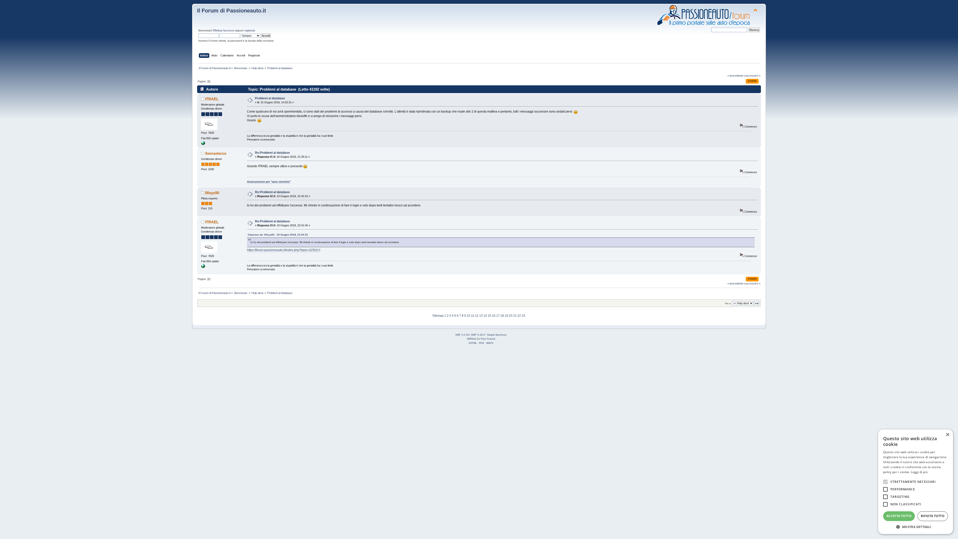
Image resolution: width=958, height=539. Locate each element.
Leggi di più (919, 472)
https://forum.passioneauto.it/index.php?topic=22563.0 (283, 250)
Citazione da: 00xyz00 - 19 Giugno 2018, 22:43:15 (278, 234)
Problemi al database (270, 98)
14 (485, 315)
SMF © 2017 (478, 334)
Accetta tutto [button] (899, 516)
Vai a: (728, 303)
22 (519, 315)
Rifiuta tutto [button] (933, 516)
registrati (249, 30)
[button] (915, 526)
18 (502, 315)
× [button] (947, 435)
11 (472, 315)
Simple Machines (496, 334)
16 (493, 315)
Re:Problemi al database (272, 152)
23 (523, 315)
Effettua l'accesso (223, 30)
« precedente (735, 75)
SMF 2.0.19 (462, 334)
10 (468, 315)
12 (477, 315)
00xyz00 (212, 193)
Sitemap (438, 315)
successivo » (752, 75)
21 (515, 315)
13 (481, 315)
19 (506, 315)
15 (489, 315)
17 (498, 315)
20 (510, 315)
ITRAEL (212, 99)
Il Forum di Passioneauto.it (231, 10)
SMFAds (471, 338)
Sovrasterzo (215, 153)
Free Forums (488, 338)
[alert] (915, 481)
